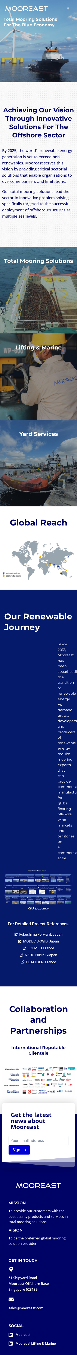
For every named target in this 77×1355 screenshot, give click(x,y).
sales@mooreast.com (26, 1308)
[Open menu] (68, 8)
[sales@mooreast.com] (11, 1299)
